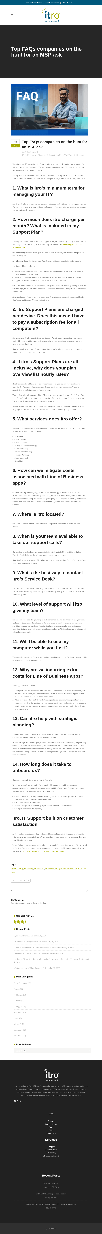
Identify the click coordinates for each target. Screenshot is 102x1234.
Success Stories (51, 1124)
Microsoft (17, 1024)
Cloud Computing (20, 983)
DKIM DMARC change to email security (29, 942)
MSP (80, 869)
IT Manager (31, 155)
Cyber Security (17, 869)
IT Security (41, 155)
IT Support (50, 155)
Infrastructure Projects (51, 1156)
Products (51, 1121)
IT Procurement (51, 1150)
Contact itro (51, 1133)
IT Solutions (39, 869)
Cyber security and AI (22, 936)
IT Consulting (51, 1153)
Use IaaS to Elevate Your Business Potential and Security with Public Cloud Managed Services (49, 959)
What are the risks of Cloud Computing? (29, 968)
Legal (16, 1018)
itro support (31, 152)
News (51, 1127)
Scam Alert (18, 1030)
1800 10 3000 (67, 3)
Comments (80, 155)
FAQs (51, 1130)
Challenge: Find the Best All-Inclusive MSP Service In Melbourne (38, 948)
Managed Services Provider (66, 869)
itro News (59, 155)
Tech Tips (68, 155)
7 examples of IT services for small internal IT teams (34, 953)
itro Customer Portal (34, 3)
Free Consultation (52, 3)
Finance (17, 989)
